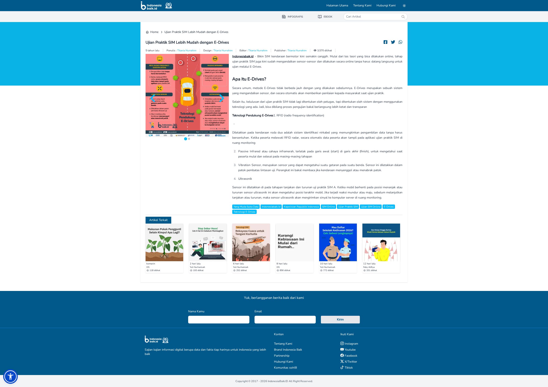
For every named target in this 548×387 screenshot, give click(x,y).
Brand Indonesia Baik (288, 350)
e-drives (389, 206)
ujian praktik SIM (348, 206)
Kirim (340, 319)
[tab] (185, 138)
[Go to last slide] (153, 98)
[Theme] (404, 5)
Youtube (350, 350)
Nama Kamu (196, 311)
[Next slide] (221, 98)
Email (258, 311)
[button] (10, 376)
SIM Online (328, 206)
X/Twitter (350, 362)
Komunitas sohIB (285, 368)
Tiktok (348, 368)
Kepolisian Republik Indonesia (301, 206)
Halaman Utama (337, 5)
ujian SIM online (370, 206)
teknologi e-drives (244, 212)
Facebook (350, 356)
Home (154, 32)
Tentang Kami (362, 5)
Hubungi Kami (386, 5)
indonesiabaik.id (271, 206)
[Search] (403, 16)
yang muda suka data (246, 206)
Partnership (281, 356)
